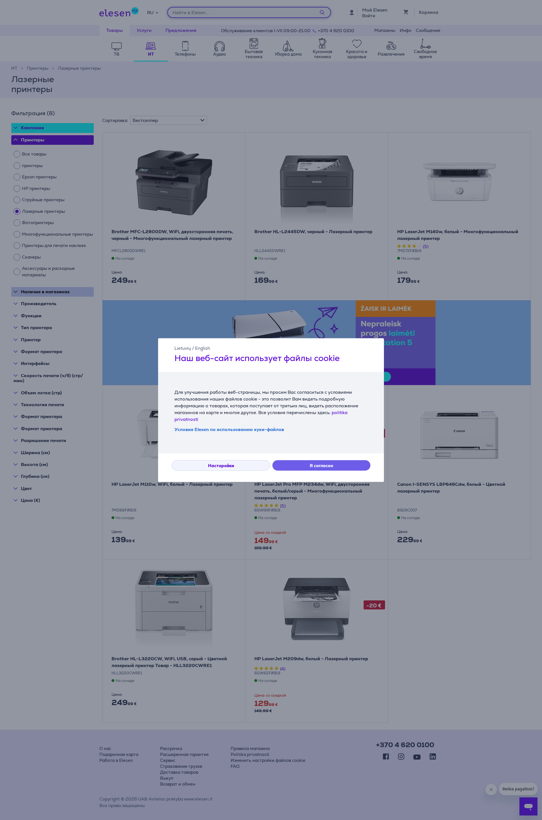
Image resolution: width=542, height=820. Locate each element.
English (202, 348)
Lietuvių (182, 348)
